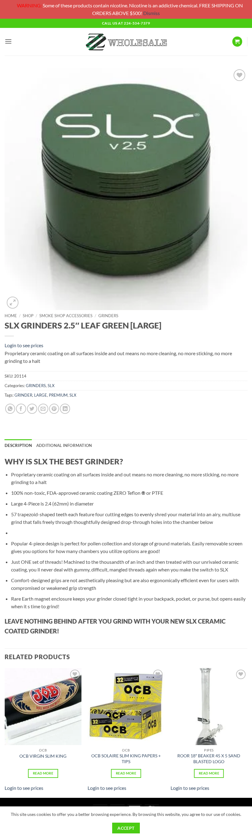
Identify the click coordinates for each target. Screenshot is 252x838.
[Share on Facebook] (21, 409)
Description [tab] (18, 445)
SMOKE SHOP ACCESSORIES (66, 315)
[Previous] (5, 732)
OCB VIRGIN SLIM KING (42, 756)
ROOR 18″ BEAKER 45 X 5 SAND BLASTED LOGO (208, 758)
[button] (8, 41)
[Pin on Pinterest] (54, 409)
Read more (43, 773)
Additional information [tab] (64, 445)
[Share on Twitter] (32, 409)
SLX (51, 385)
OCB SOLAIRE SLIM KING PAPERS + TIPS (126, 758)
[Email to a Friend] (43, 409)
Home (11, 315)
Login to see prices (24, 345)
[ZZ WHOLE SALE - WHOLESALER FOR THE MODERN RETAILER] (126, 41)
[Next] (247, 732)
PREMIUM (58, 395)
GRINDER (23, 395)
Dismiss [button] (151, 13)
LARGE (40, 395)
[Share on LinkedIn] (65, 409)
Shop (28, 315)
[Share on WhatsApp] (10, 409)
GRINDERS (108, 315)
